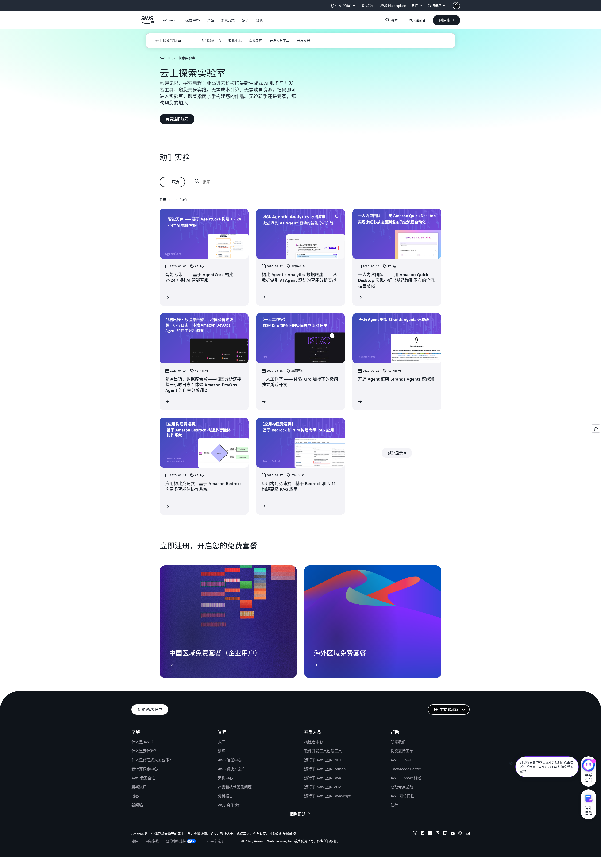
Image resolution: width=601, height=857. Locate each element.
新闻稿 (137, 805)
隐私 (134, 841)
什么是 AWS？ (143, 742)
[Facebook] (422, 834)
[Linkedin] (430, 834)
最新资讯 (138, 787)
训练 (221, 751)
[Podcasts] (460, 834)
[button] (193, 20)
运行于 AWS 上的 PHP (322, 787)
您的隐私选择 (176, 841)
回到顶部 (297, 814)
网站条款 (152, 841)
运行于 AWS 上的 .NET (322, 760)
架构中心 (225, 778)
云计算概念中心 (144, 769)
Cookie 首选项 (214, 841)
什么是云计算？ (144, 751)
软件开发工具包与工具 (323, 751)
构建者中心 (313, 742)
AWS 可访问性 (402, 796)
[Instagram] (437, 834)
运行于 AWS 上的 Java (322, 778)
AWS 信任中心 (230, 760)
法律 (394, 805)
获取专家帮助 (402, 787)
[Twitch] (445, 834)
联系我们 (398, 742)
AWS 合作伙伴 (230, 805)
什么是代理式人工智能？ (152, 760)
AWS (163, 58)
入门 (221, 742)
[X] (415, 834)
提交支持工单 (402, 751)
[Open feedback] (596, 428)
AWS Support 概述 (406, 778)
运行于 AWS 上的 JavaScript (327, 796)
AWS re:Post (401, 760)
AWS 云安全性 (143, 778)
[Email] (468, 834)
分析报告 (225, 796)
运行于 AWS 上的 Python (325, 769)
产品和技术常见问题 (235, 787)
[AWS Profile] (456, 5)
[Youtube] (453, 834)
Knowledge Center (406, 769)
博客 (135, 796)
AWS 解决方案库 (231, 769)
